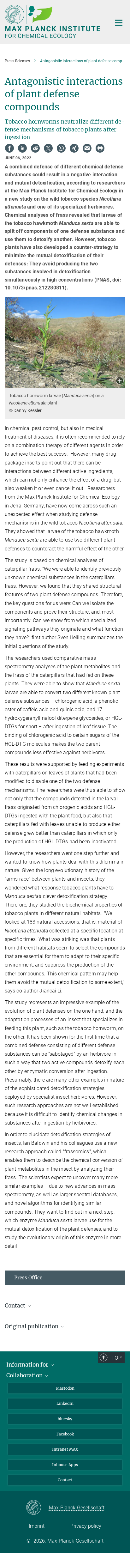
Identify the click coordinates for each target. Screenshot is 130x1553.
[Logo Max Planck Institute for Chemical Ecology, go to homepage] (53, 21)
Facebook (65, 1434)
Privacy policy (85, 1526)
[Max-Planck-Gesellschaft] (37, 1507)
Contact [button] (16, 1305)
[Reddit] (35, 148)
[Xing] (74, 148)
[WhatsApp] (61, 148)
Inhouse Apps (65, 1464)
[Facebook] (9, 148)
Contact (65, 1479)
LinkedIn (65, 1403)
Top (116, 1358)
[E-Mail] (87, 148)
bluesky (65, 1419)
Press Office (28, 1278)
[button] (120, 381)
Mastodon (65, 1388)
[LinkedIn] (22, 148)
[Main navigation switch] (118, 22)
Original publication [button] (32, 1326)
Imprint (36, 1526)
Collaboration (25, 1375)
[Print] (100, 148)
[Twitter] (48, 148)
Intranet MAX (65, 1449)
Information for (28, 1365)
